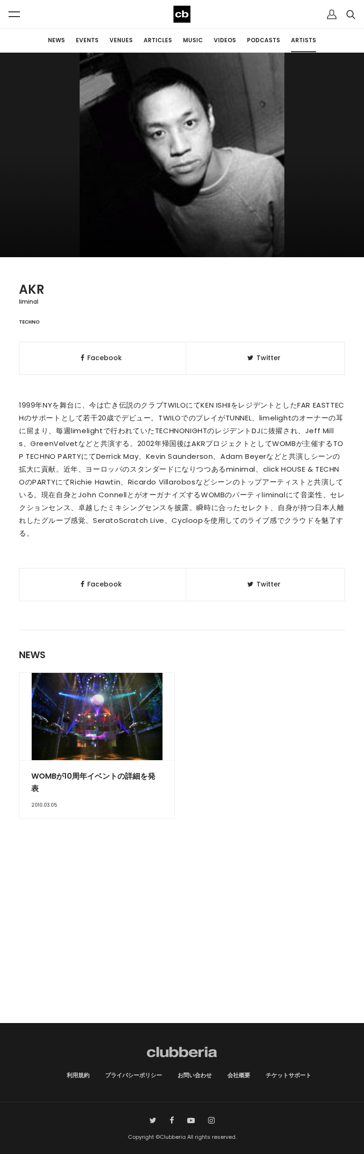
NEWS (56, 40)
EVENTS (87, 40)
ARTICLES (158, 40)
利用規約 (78, 1075)
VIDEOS (225, 40)
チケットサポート (288, 1075)
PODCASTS (263, 40)
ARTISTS (303, 40)
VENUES (121, 40)
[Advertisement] (182, 942)
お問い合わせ (195, 1075)
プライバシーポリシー (133, 1075)
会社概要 (239, 1075)
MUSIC (193, 40)
